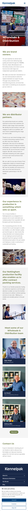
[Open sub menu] (24, 475)
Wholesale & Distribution (9, 478)
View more (14, 432)
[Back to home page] (9, 3)
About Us (5, 475)
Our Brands (6, 481)
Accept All (14, 500)
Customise (14, 504)
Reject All (14, 508)
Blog (4, 484)
